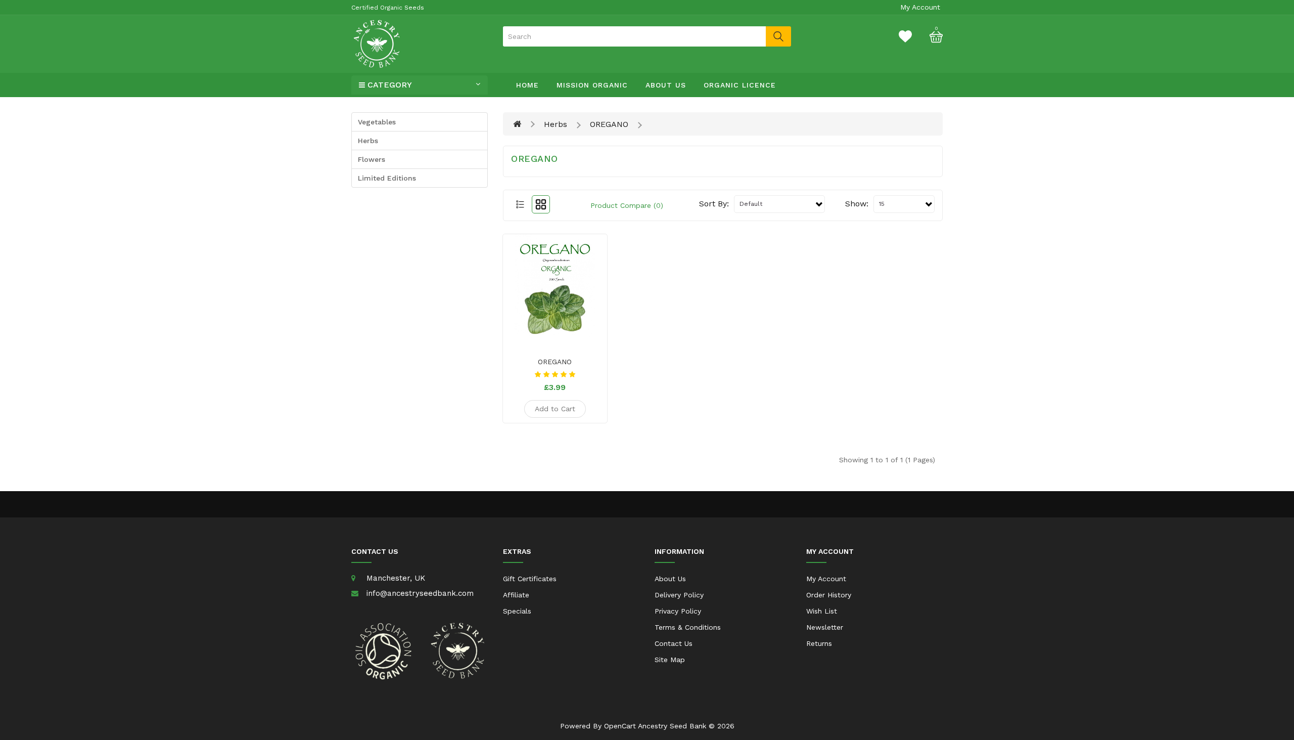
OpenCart (620, 726)
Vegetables (377, 122)
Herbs (368, 141)
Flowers (371, 159)
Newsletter (824, 627)
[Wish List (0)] (905, 36)
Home (527, 85)
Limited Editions (387, 178)
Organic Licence (740, 85)
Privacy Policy (678, 611)
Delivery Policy (679, 595)
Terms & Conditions (688, 627)
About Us (665, 85)
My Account (826, 579)
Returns (819, 643)
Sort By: (714, 203)
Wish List (821, 611)
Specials (517, 611)
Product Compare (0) (626, 205)
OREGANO (609, 124)
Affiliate (516, 595)
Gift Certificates (530, 579)
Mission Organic (592, 85)
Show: (856, 203)
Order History (828, 595)
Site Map (670, 660)
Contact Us (673, 643)
